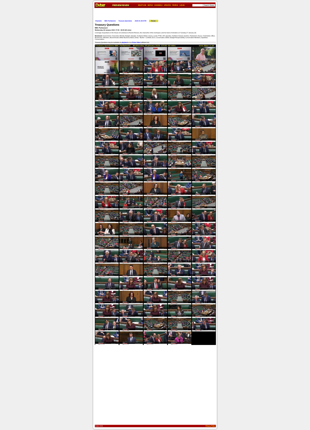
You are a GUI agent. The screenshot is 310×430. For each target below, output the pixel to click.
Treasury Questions (125, 21)
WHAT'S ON (142, 5)
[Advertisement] (155, 13)
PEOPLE (175, 5)
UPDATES (167, 5)
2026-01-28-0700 (140, 21)
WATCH (150, 5)
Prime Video (136, 42)
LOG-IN (182, 5)
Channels (98, 21)
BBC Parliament (110, 21)
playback (125, 42)
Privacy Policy (211, 426)
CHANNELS (158, 5)
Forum (153, 21)
